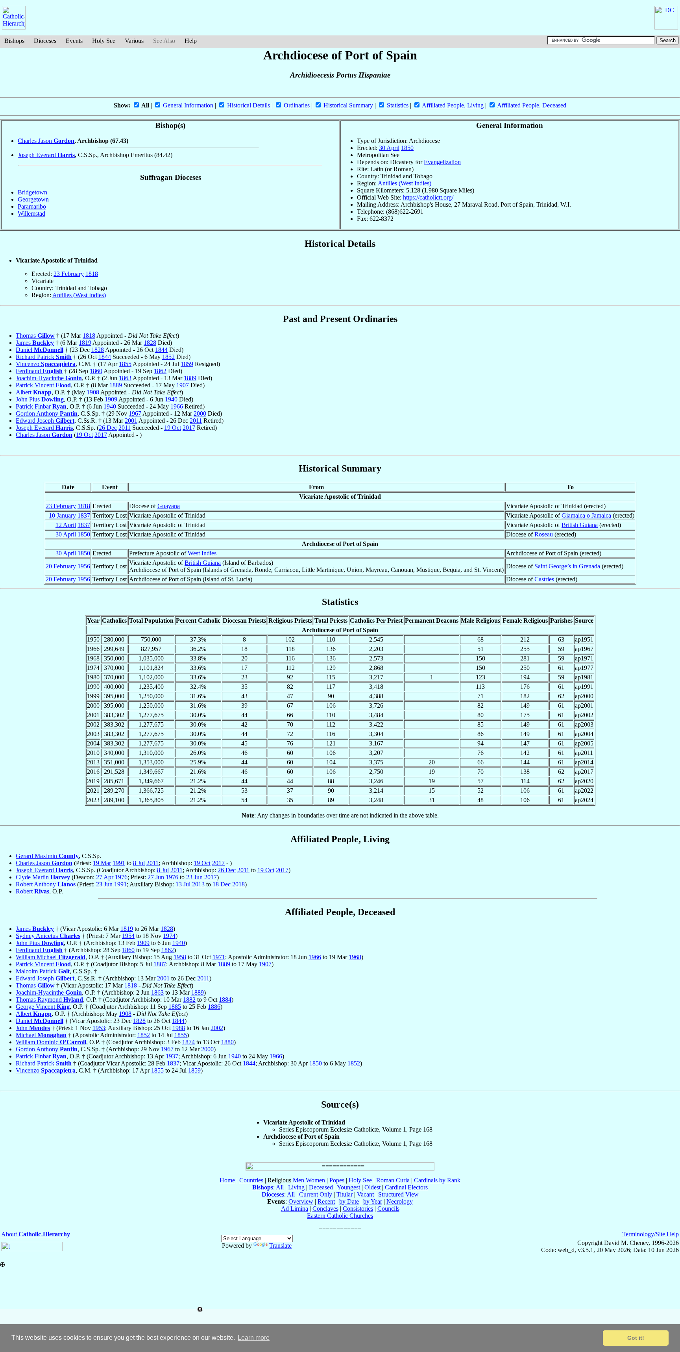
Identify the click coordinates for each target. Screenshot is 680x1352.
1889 (190, 378)
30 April (389, 147)
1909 (111, 399)
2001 (131, 420)
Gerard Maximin (47, 856)
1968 (355, 957)
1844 (161, 349)
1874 (188, 1042)
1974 (169, 935)
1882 (189, 999)
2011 (196, 420)
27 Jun (156, 877)
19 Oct (172, 427)
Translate (280, 1245)
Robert (32, 891)
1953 (98, 1028)
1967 (135, 413)
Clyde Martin (43, 877)
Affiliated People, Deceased (531, 105)
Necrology (399, 1201)
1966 (176, 406)
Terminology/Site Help (650, 1234)
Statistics (397, 105)
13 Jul (183, 884)
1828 (150, 342)
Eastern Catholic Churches (340, 1215)
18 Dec (222, 884)
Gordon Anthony (47, 413)
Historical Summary (348, 105)
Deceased (321, 1187)
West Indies (202, 553)
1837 (84, 515)
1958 (180, 957)
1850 (407, 147)
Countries (251, 1180)
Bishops (14, 40)
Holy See (103, 40)
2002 (217, 1028)
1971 (219, 957)
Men (298, 1180)
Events (74, 40)
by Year (372, 1201)
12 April (65, 525)
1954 (128, 935)
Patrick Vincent (43, 385)
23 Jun (194, 877)
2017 (189, 427)
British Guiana (580, 525)
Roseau (543, 534)
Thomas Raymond (49, 999)
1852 (168, 356)
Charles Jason (46, 140)
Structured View (398, 1194)
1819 (85, 342)
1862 (160, 371)
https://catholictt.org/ (428, 197)
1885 (174, 1006)
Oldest (372, 1187)
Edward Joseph (45, 420)
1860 (96, 371)
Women (315, 1180)
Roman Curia (393, 1180)
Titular (344, 1194)
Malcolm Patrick (43, 971)
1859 (187, 364)
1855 (125, 364)
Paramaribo (32, 206)
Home (227, 1180)
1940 (171, 399)
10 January (62, 515)
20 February (61, 566)
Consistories (358, 1208)
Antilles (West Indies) (404, 183)
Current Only (315, 1194)
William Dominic (51, 1042)
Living (296, 1187)
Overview (300, 1201)
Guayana (168, 506)
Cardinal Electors (406, 1187)
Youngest (348, 1187)
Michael (41, 1035)
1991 (119, 863)
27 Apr (104, 877)
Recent (326, 1201)
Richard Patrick (44, 356)
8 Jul (139, 863)
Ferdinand (39, 371)
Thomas (35, 335)
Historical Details (248, 105)
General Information (188, 105)
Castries (544, 579)
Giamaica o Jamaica (586, 515)
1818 (91, 273)
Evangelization (442, 162)
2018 (238, 884)
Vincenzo (46, 364)
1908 (93, 392)
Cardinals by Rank (437, 1180)
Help (191, 40)
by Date (349, 1201)
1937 (172, 1056)
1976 (121, 877)
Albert (34, 392)
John (33, 1028)
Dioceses (45, 40)
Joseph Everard (46, 155)
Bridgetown (32, 192)
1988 (178, 1028)
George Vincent (43, 1006)
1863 (125, 378)
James (35, 342)
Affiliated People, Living (453, 105)
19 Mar (102, 863)
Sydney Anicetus (48, 935)
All (280, 1187)
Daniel (39, 349)
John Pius (40, 399)
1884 (225, 999)
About (35, 1234)
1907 (182, 385)
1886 (214, 1006)
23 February (69, 273)
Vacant (365, 1194)
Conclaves (325, 1208)
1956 (84, 566)
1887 (159, 964)
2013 (198, 884)
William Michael (50, 957)
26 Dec (108, 427)
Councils (388, 1208)
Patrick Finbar (41, 406)
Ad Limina (294, 1208)
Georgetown (33, 199)
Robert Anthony (46, 884)
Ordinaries (297, 105)
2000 (200, 413)
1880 (227, 1042)
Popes (336, 1180)
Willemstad (31, 213)
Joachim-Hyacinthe (49, 378)
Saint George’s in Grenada (567, 566)
